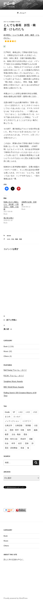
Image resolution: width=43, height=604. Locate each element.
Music (6, 351)
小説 (36, 425)
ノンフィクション (12, 421)
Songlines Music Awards (13, 381)
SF (14, 412)
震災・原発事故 (11, 448)
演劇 (31, 439)
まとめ (7, 416)
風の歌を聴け (9, 218)
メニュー (22, 13)
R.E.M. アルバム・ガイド (14, 376)
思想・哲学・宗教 (17, 430)
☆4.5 (8, 239)
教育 (6, 434)
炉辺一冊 (9, 3)
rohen (17, 21)
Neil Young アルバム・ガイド (15, 370)
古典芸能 (18, 425)
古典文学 (8, 425)
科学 (13, 443)
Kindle (7, 412)
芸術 (20, 239)
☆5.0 (35, 412)
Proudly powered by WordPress (15, 598)
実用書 (28, 425)
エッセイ (17, 416)
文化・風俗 (14, 239)
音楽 (22, 448)
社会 (6, 443)
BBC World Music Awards (14, 387)
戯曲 (36, 430)
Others (6, 356)
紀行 (20, 443)
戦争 (29, 430)
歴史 (25, 434)
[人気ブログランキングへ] (20, 511)
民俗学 (23, 439)
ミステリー (26, 421)
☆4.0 (20, 412)
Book (9, 235)
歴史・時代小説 (11, 439)
